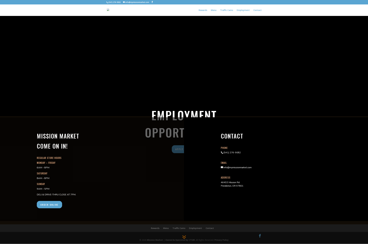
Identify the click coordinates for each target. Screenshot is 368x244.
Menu (213, 10)
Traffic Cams (226, 10)
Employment (243, 10)
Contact (257, 10)
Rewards (203, 10)
